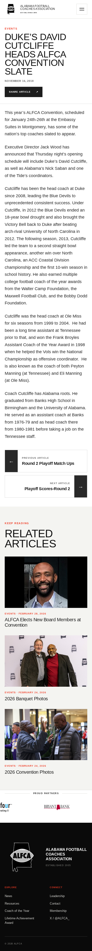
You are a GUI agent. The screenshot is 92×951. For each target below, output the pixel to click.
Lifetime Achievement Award (19, 921)
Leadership (57, 896)
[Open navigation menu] (81, 9)
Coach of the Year (17, 911)
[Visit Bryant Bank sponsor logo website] (50, 807)
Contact (55, 903)
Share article (23, 92)
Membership (58, 911)
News (8, 896)
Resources (12, 903)
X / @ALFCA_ (59, 918)
